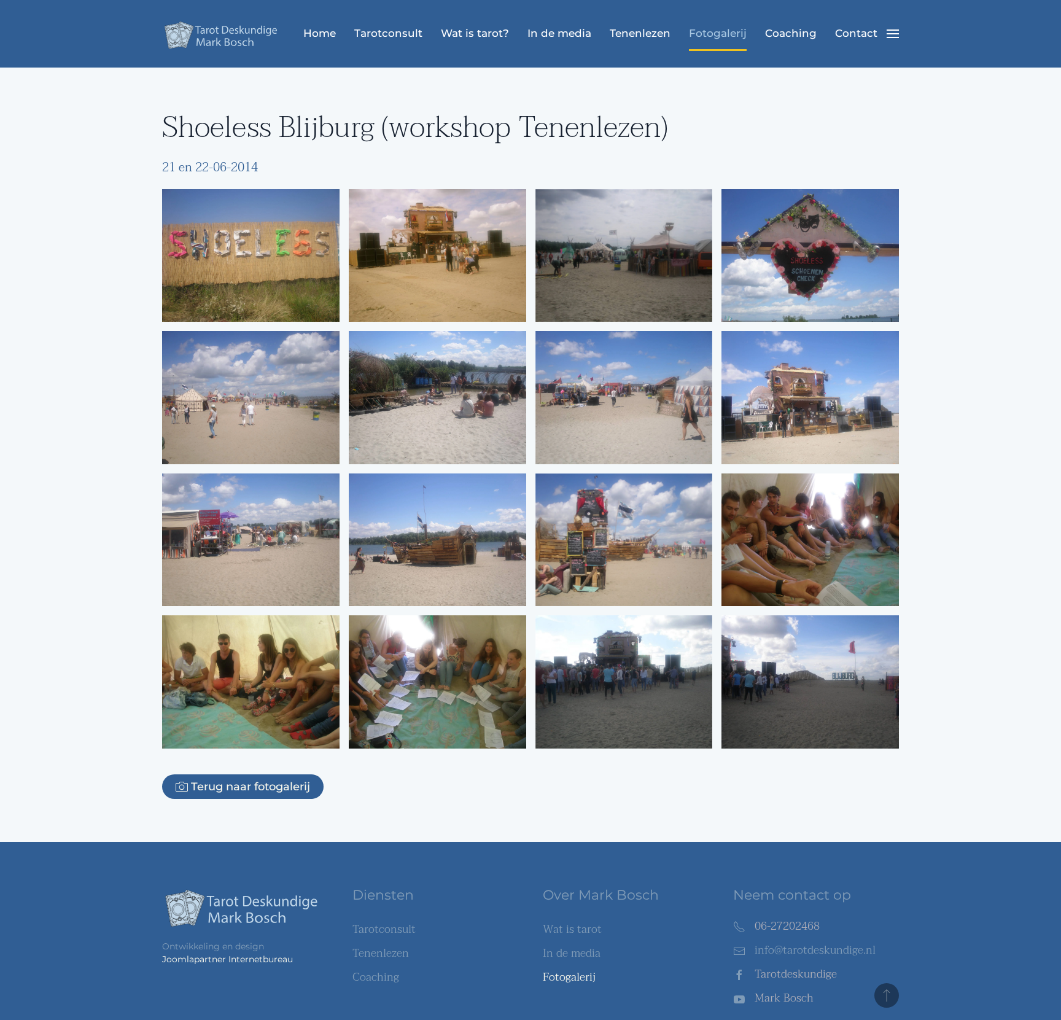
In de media (559, 33)
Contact (856, 33)
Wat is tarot (572, 929)
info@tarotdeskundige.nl (815, 950)
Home (319, 33)
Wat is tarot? (475, 33)
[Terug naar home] (223, 33)
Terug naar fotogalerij (250, 786)
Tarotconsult (388, 33)
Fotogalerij (718, 33)
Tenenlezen (640, 33)
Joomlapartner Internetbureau (227, 959)
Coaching (791, 33)
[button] (893, 33)
